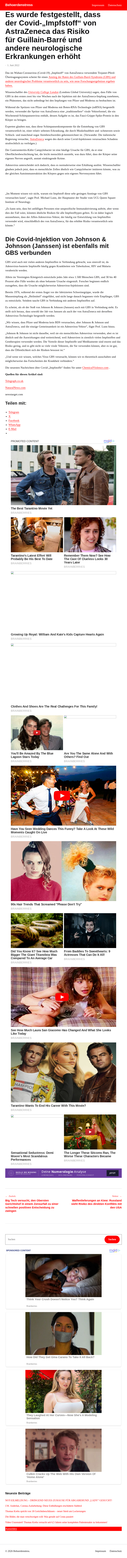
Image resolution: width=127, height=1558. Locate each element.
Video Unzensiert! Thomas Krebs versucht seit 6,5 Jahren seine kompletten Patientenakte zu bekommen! (56, 1522)
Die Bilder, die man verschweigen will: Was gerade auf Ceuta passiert (39, 1516)
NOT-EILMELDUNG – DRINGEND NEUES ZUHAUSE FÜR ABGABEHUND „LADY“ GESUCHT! (59, 1500)
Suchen (112, 1239)
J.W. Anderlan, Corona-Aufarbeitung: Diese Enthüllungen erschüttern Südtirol (43, 1505)
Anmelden (11, 1528)
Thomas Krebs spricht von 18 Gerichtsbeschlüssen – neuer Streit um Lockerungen (45, 1511)
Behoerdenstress (19, 5)
